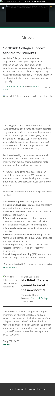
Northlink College (39, 298)
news (12, 389)
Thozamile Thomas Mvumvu (14, 86)
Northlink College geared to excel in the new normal (35, 285)
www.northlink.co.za (13, 267)
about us (20, 389)
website (42, 389)
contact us (31, 389)
